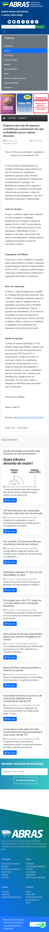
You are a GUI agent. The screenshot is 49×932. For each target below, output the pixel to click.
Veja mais (11, 500)
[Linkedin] (27, 21)
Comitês (29, 869)
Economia (8, 46)
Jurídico (7, 50)
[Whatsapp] (37, 21)
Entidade (30, 863)
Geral (6, 73)
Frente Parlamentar (34, 897)
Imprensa (5, 894)
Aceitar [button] (37, 924)
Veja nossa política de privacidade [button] (12, 927)
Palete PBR (30, 894)
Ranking (4, 866)
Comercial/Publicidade (11, 897)
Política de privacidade (35, 877)
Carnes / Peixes (10, 60)
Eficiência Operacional (11, 869)
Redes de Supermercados (15, 78)
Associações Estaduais (35, 866)
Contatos (5, 891)
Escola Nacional (32, 899)
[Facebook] (23, 21)
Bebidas (7, 64)
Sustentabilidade (11, 83)
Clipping (12, 118)
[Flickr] (14, 21)
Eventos (4, 874)
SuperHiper (6, 871)
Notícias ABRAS (10, 69)
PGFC (28, 902)
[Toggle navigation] (4, 31)
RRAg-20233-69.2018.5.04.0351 (29, 417)
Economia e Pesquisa (10, 863)
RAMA (28, 891)
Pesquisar (40, 27)
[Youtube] (9, 21)
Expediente (30, 874)
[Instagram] (32, 21)
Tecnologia (8, 55)
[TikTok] (18, 21)
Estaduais (8, 87)
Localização (31, 871)
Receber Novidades (25, 780)
